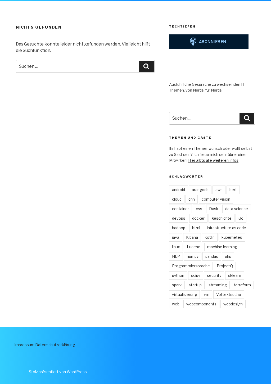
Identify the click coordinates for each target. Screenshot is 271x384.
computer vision (216, 199)
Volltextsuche (228, 294)
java (175, 237)
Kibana (192, 237)
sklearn (234, 275)
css (199, 208)
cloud (177, 199)
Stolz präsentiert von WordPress (58, 371)
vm (206, 294)
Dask (213, 208)
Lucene (193, 247)
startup (195, 285)
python (178, 275)
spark (177, 285)
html (196, 227)
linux (176, 247)
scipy (195, 275)
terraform (242, 285)
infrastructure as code (226, 227)
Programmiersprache (191, 266)
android (178, 189)
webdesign (233, 304)
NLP (176, 256)
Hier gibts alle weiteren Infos (213, 160)
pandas (211, 256)
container (180, 208)
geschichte (221, 218)
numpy (192, 256)
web (175, 304)
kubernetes (232, 237)
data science (236, 208)
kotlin (210, 237)
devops (178, 218)
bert (233, 189)
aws (219, 189)
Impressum (24, 344)
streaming (218, 285)
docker (198, 218)
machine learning (222, 247)
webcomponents (201, 304)
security (214, 275)
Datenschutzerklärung (55, 344)
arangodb (200, 189)
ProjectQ (225, 266)
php (228, 256)
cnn (191, 199)
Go (240, 218)
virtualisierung (184, 294)
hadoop (178, 227)
